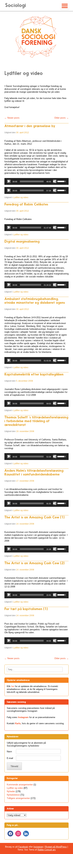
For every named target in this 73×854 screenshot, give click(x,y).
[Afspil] (9, 181)
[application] (36, 181)
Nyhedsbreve (13, 795)
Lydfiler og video (20, 197)
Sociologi (15, 5)
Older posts (61, 118)
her (12, 686)
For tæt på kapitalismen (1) (26, 609)
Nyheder (11, 791)
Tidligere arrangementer (18, 798)
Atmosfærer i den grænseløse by (29, 126)
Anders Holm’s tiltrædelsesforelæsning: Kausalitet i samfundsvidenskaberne (34, 472)
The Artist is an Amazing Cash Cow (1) (34, 517)
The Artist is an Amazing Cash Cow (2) (34, 563)
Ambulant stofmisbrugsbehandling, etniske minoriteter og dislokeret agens (34, 301)
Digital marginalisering (22, 241)
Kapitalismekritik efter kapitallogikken (33, 374)
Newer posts (12, 118)
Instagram (23, 717)
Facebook (23, 846)
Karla (18, 723)
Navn (9, 751)
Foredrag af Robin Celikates (26, 204)
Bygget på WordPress (56, 846)
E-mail (10, 758)
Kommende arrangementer (20, 784)
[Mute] (54, 181)
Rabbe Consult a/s (47, 849)
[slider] (32, 181)
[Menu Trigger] (64, 5)
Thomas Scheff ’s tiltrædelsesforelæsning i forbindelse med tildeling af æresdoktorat (36, 421)
